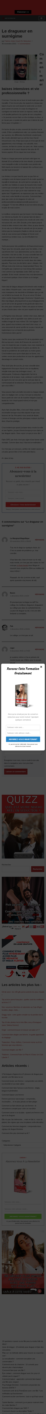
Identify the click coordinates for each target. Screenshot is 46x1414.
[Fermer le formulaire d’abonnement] (41, 667)
